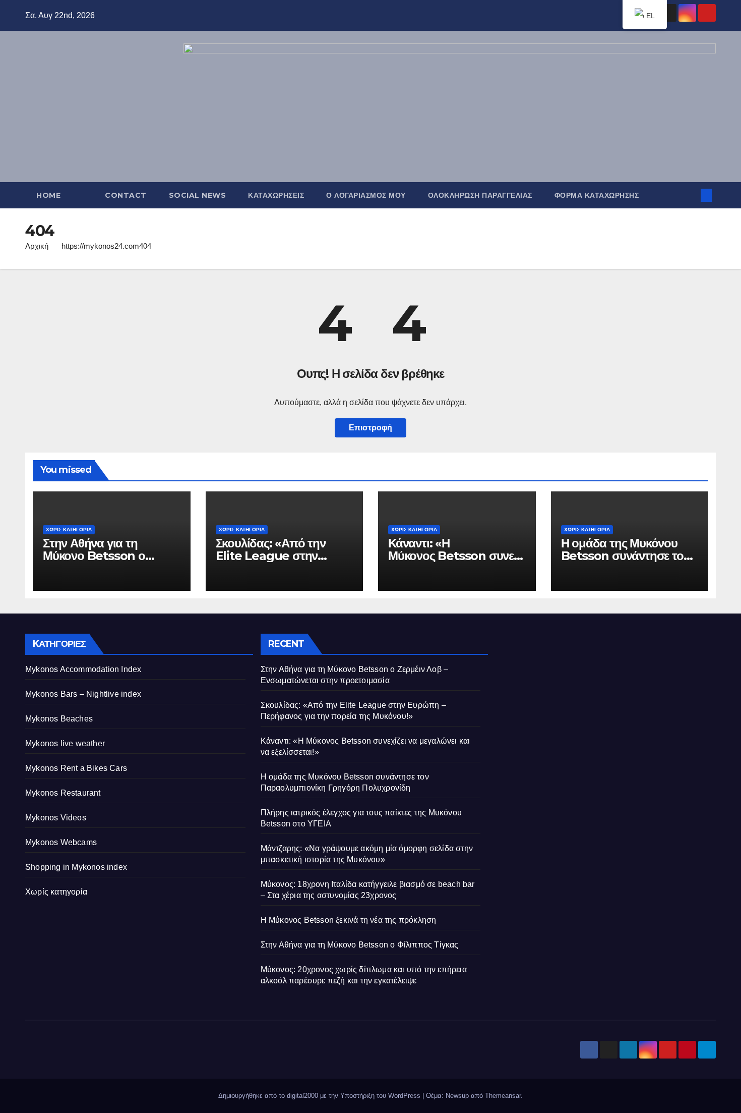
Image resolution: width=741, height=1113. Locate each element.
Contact (126, 195)
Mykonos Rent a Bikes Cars (76, 768)
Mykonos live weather (65, 743)
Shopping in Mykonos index (76, 867)
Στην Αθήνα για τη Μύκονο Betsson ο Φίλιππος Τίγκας (360, 944)
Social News (197, 195)
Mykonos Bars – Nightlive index (83, 694)
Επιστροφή (370, 427)
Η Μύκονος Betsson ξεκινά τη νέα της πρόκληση (349, 920)
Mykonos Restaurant (63, 793)
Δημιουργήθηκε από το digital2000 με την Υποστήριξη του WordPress (320, 1095)
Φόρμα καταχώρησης (596, 195)
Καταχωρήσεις (276, 195)
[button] (690, 195)
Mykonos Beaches (59, 718)
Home (48, 195)
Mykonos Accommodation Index (83, 669)
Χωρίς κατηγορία (69, 529)
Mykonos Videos (55, 817)
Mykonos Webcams (61, 842)
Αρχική (36, 246)
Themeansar (503, 1095)
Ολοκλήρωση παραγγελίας (480, 195)
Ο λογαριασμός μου (366, 195)
